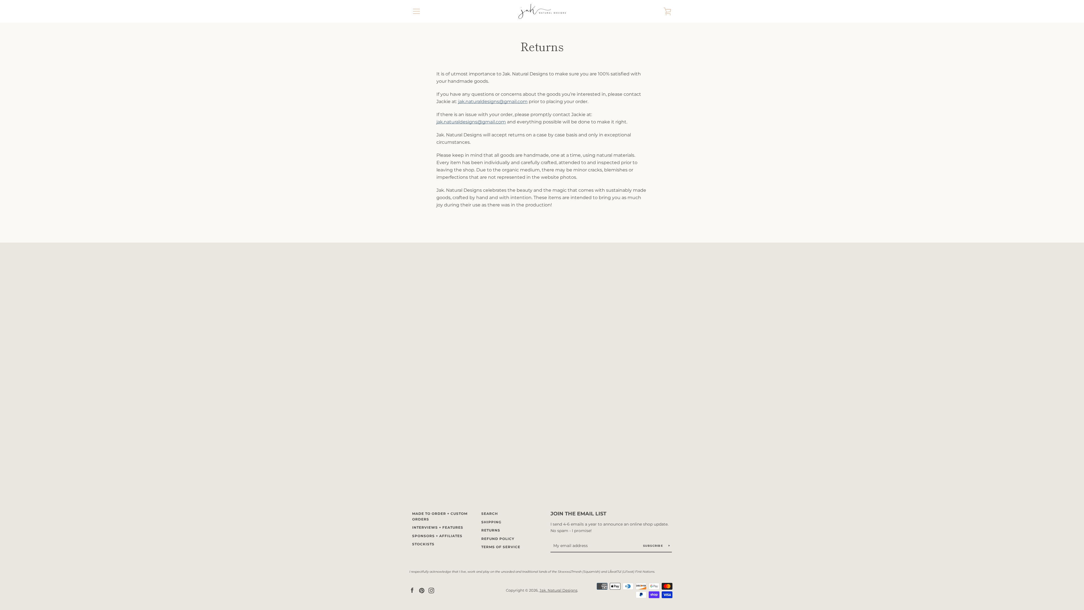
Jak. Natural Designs (558, 590)
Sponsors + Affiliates (437, 536)
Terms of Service (500, 547)
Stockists (423, 544)
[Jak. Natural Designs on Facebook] (412, 590)
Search (489, 513)
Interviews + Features (437, 527)
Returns (490, 530)
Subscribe (654, 546)
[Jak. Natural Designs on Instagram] (431, 590)
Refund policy (497, 539)
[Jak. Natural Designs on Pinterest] (422, 590)
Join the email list (578, 514)
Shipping (491, 522)
